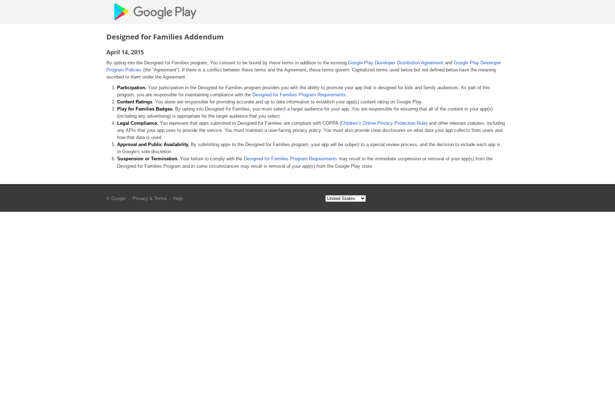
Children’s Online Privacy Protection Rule (383, 123)
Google (118, 198)
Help (178, 198)
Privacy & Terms (149, 198)
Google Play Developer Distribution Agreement (395, 62)
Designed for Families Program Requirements (299, 94)
